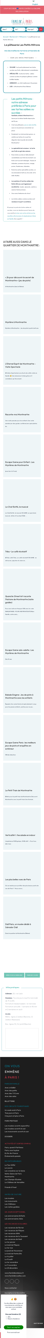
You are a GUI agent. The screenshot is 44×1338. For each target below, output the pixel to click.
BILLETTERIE (10, 1101)
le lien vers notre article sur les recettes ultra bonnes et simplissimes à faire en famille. (21, 216)
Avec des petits (11, 1090)
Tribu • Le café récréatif (16, 551)
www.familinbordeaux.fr (14, 1273)
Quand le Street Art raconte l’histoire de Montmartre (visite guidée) (19, 599)
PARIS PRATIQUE (11, 1121)
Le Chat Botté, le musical (16, 507)
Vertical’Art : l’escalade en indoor (20, 835)
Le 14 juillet (9, 1256)
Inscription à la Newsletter (15, 1293)
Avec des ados (10, 1096)
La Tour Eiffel (10, 1165)
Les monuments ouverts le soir (17, 1131)
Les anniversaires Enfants (15, 1216)
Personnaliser (13, 1332)
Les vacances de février (14, 1228)
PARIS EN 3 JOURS (32, 975)
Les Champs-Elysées (13, 1179)
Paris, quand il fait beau (14, 1147)
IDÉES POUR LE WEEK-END (14, 975)
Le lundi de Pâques (12, 1245)
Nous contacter (11, 1288)
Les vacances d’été (12, 1233)
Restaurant (14, 37)
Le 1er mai (9, 1248)
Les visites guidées (12, 1207)
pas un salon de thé (30, 125)
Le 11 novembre (11, 1265)
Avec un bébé (10, 1087)
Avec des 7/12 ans (12, 1093)
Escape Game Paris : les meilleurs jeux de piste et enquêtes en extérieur (20, 745)
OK (41, 29)
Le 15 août (9, 1259)
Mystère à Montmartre (16, 322)
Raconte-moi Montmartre (17, 414)
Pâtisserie (23, 37)
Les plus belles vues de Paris (18, 879)
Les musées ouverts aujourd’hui (17, 1126)
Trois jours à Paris (12, 1113)
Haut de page (38, 1323)
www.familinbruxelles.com (15, 1276)
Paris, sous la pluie (12, 1150)
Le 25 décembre (11, 1268)
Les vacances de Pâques (14, 1230)
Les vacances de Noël (13, 1239)
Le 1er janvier (10, 1242)
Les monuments (11, 1201)
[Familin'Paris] (22, 21)
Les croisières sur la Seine (15, 1171)
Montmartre (9, 1176)
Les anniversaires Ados (14, 1219)
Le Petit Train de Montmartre (18, 790)
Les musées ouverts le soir (15, 1129)
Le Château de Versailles (14, 1182)
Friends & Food (10, 1187)
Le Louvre (8, 1168)
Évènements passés (12, 1156)
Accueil (5, 37)
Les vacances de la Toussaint (16, 1236)
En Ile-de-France (11, 1153)
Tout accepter (13, 1327)
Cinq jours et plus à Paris (14, 1116)
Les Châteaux (10, 1204)
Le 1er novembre (11, 1262)
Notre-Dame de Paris (13, 1174)
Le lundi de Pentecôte (13, 1253)
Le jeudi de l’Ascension (13, 1251)
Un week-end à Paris (13, 1110)
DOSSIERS (8, 1136)
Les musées (9, 1198)
